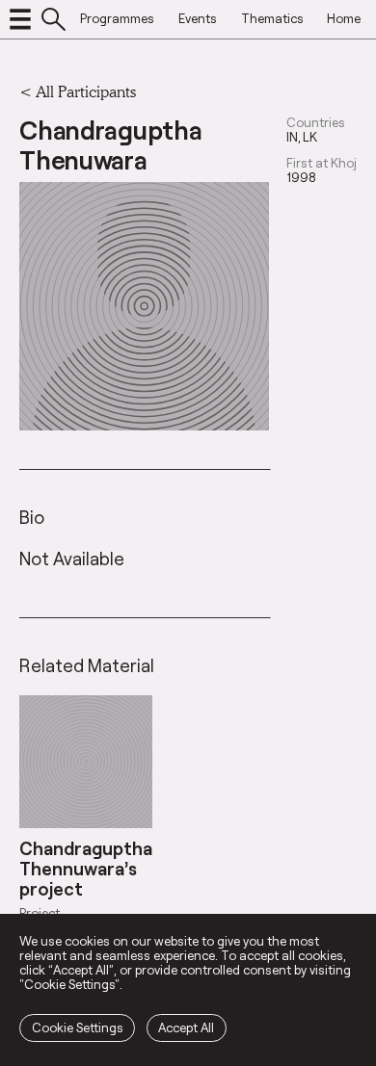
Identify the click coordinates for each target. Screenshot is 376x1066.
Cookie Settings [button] (77, 1027)
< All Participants (77, 91)
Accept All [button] (186, 1027)
